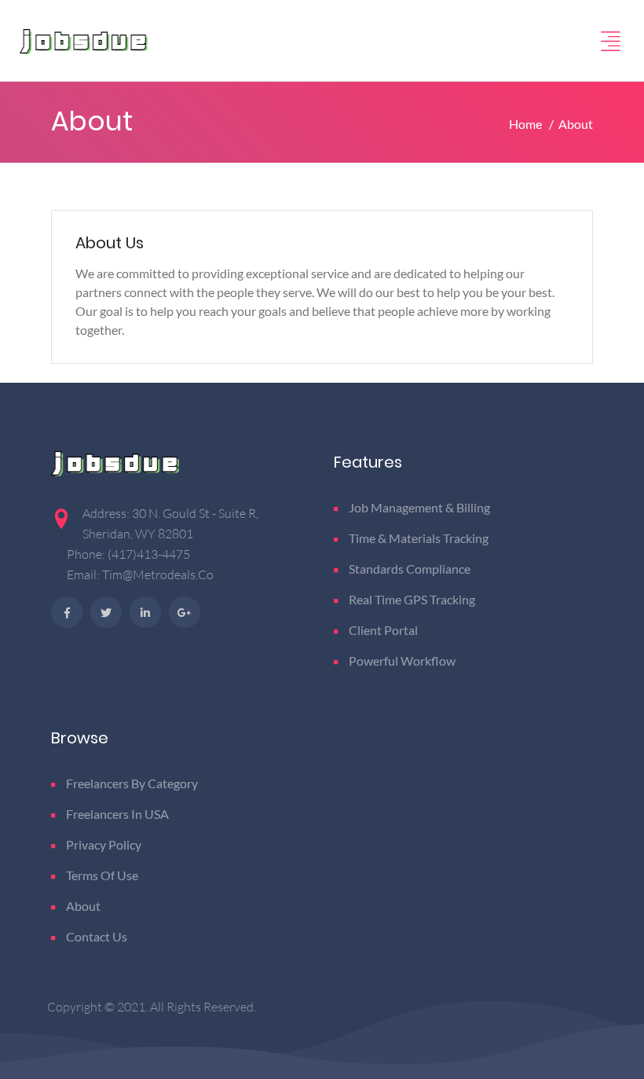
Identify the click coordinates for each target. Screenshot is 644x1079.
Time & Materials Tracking (418, 537)
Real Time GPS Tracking (412, 599)
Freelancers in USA (117, 813)
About (83, 905)
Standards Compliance (409, 568)
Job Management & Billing (419, 507)
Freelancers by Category (132, 783)
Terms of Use (102, 875)
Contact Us (96, 936)
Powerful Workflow (402, 660)
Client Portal (383, 629)
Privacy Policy (103, 844)
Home (526, 123)
